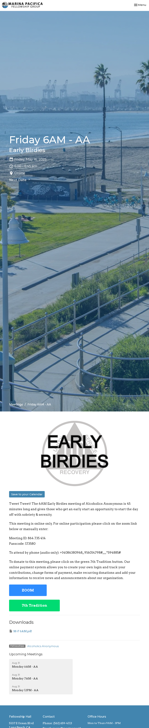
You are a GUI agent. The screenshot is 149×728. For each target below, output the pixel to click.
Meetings (16, 404)
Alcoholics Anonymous (43, 646)
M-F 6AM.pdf (22, 631)
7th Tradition (34, 605)
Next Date (18, 180)
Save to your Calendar (27, 494)
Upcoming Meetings (26, 654)
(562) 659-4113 (62, 723)
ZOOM (28, 590)
